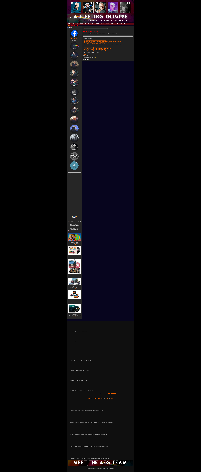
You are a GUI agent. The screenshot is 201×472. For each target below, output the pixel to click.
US (73, 244)
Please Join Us (74, 38)
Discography (107, 23)
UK (75, 244)
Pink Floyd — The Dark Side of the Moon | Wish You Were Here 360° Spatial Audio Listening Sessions (102, 41)
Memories (97, 23)
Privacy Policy (98, 398)
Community (82, 23)
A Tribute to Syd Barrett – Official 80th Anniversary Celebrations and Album (97, 48)
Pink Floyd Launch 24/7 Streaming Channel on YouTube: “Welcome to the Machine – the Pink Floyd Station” (103, 44)
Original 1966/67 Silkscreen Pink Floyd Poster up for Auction (95, 40)
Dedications (107, 398)
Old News (73, 23)
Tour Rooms (87, 23)
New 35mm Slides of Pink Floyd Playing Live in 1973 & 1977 (94, 43)
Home (69, 23)
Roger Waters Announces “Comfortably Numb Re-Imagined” (95, 50)
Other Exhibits (122, 23)
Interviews (102, 23)
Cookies (102, 398)
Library (112, 23)
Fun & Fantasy (116, 23)
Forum (77, 23)
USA (109, 393)
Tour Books (92, 23)
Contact (111, 398)
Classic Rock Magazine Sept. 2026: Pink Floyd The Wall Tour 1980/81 (96, 42)
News (85, 54)
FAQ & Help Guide (91, 398)
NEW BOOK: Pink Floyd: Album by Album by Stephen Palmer (95, 49)
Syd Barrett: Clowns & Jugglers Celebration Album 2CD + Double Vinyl (97, 47)
